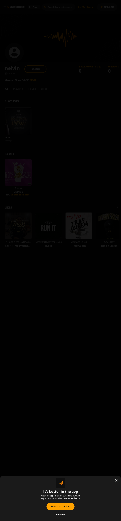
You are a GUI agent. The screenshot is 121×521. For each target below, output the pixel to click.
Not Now (61, 514)
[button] (60, 260)
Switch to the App (60, 506)
